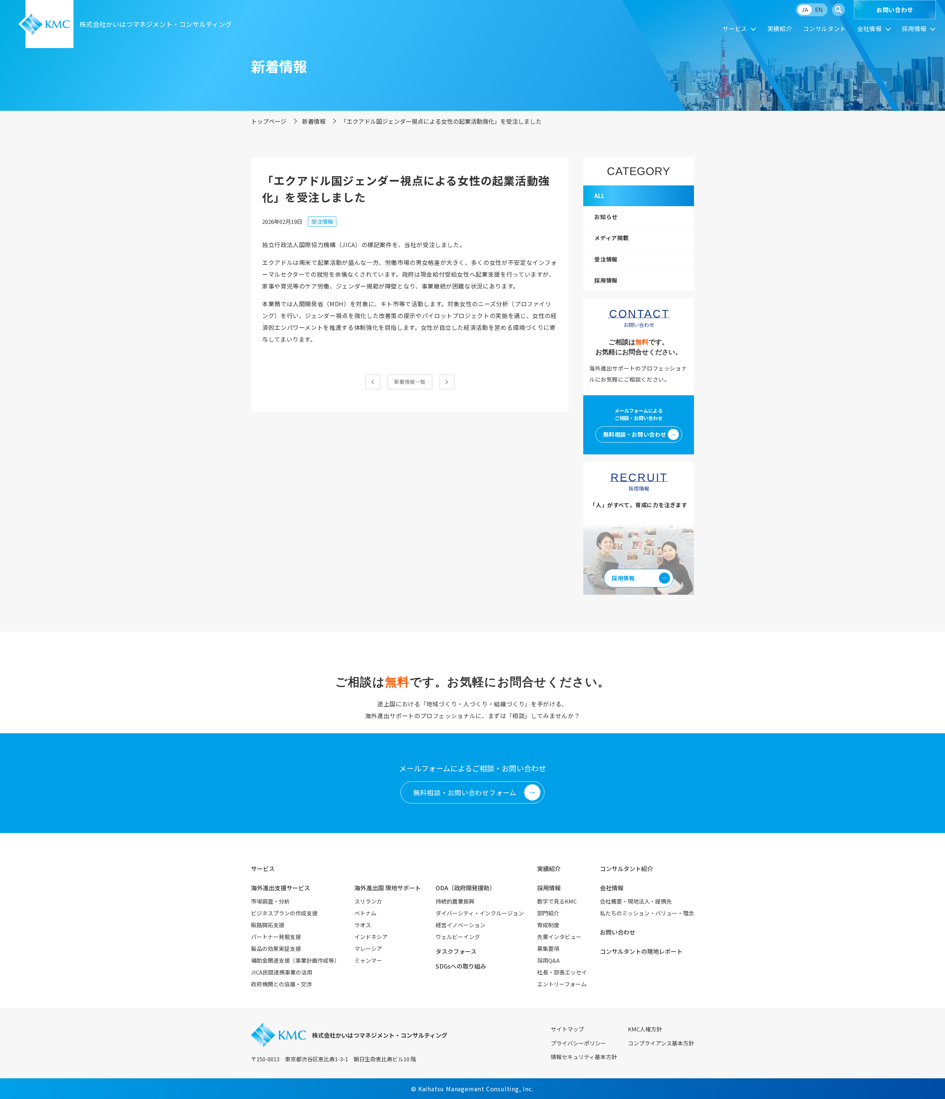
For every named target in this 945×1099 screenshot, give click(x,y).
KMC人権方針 (645, 1029)
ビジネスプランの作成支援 (284, 913)
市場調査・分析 (270, 901)
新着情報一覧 (409, 381)
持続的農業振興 (455, 901)
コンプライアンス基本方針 (661, 1043)
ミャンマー (368, 960)
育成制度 (548, 925)
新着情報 (314, 121)
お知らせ (606, 217)
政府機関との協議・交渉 (281, 984)
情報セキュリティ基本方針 (584, 1057)
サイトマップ (567, 1029)
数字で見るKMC (557, 901)
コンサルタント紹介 (626, 868)
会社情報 (869, 28)
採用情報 (914, 28)
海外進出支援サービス (280, 887)
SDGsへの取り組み (461, 966)
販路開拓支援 (267, 925)
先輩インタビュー (559, 937)
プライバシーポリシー (578, 1043)
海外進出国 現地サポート (387, 887)
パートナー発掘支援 (276, 937)
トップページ (268, 121)
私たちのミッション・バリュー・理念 (647, 913)
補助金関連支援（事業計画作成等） (295, 960)
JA (805, 9)
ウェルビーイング (458, 937)
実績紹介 (779, 28)
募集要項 (548, 948)
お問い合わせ (894, 9)
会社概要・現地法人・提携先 (636, 901)
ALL (599, 195)
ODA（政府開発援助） (465, 887)
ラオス (362, 925)
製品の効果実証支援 (276, 948)
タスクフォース (456, 951)
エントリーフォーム (562, 984)
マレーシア (368, 948)
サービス (734, 28)
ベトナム (365, 913)
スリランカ (368, 901)
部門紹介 (548, 913)
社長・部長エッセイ (562, 972)
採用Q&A (548, 960)
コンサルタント (824, 28)
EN (819, 9)
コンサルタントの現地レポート (641, 951)
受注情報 (322, 221)
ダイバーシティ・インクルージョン (480, 913)
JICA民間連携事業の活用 (281, 972)
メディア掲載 (611, 238)
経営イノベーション (460, 925)
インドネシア (371, 937)
